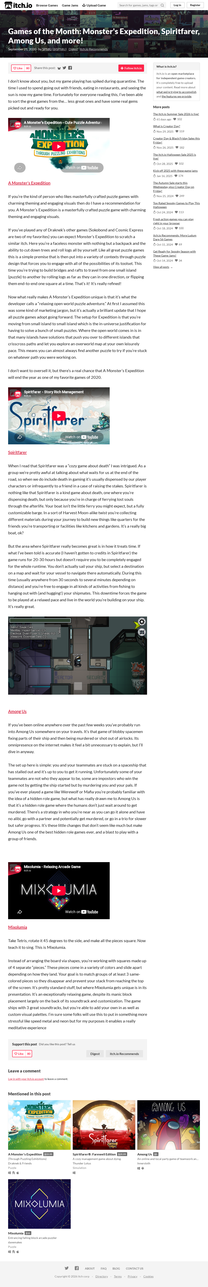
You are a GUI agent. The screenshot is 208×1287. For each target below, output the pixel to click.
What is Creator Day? (166, 126)
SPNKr (47, 49)
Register (195, 5)
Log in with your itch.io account (26, 1079)
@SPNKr (59, 49)
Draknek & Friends (20, 1163)
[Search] (162, 5)
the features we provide (176, 96)
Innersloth (143, 1163)
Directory (101, 1276)
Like (19, 68)
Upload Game (96, 5)
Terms (118, 1276)
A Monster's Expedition (25, 1154)
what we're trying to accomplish (176, 92)
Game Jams (70, 5)
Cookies (148, 1276)
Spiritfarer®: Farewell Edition (94, 1154)
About (90, 1268)
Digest (73, 49)
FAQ (103, 1268)
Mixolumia (15, 1233)
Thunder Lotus (82, 1163)
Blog (116, 1268)
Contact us (134, 1268)
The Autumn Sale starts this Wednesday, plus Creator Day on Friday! (173, 186)
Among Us (144, 1154)
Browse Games (47, 5)
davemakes (15, 1242)
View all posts (161, 267)
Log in (177, 5)
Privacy (132, 1276)
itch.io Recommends (94, 49)
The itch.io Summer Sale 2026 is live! (176, 114)
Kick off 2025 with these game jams (175, 170)
